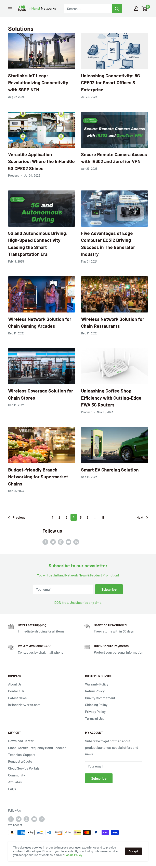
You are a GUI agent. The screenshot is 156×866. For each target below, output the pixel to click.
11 (103, 517)
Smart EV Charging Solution (110, 469)
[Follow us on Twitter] (53, 541)
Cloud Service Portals (23, 768)
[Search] (117, 8)
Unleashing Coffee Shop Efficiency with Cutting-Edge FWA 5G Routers (111, 398)
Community (16, 775)
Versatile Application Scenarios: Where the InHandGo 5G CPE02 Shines (41, 161)
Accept (133, 851)
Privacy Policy (95, 711)
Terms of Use (94, 718)
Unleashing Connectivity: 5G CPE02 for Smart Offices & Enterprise (110, 82)
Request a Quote (20, 761)
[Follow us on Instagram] (61, 541)
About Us (15, 684)
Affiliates (15, 782)
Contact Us (16, 691)
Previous (19, 517)
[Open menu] (10, 8)
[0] (144, 8)
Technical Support (21, 754)
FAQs (12, 789)
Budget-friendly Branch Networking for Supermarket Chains (38, 477)
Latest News (17, 698)
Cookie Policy (73, 855)
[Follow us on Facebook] (45, 541)
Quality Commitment (100, 698)
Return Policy (95, 691)
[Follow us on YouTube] (68, 541)
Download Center (21, 741)
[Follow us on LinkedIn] (76, 541)
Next (139, 517)
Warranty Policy (96, 684)
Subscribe (109, 589)
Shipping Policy (96, 705)
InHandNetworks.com (24, 705)
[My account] (136, 8)
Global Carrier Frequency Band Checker (37, 748)
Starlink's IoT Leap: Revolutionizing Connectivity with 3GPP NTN (38, 82)
